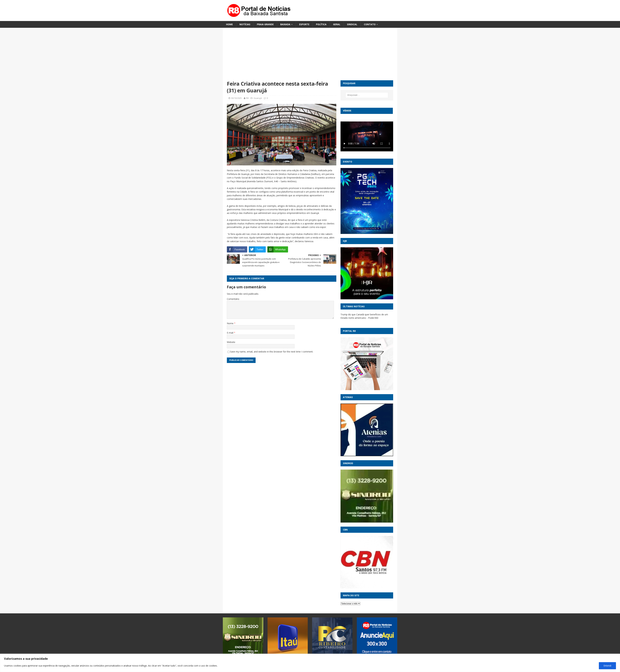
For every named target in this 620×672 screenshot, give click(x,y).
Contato (370, 24)
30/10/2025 (236, 98)
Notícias (244, 24)
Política (321, 24)
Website (231, 342)
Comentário (233, 298)
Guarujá (258, 98)
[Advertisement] (310, 56)
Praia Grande (265, 24)
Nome (230, 323)
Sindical (352, 24)
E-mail (230, 332)
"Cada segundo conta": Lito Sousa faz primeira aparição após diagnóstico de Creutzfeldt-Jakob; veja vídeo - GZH (366, 318)
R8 (247, 98)
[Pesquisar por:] (367, 95)
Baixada (285, 24)
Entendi (607, 665)
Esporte (304, 24)
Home (229, 24)
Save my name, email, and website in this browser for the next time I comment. (271, 351)
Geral (336, 24)
